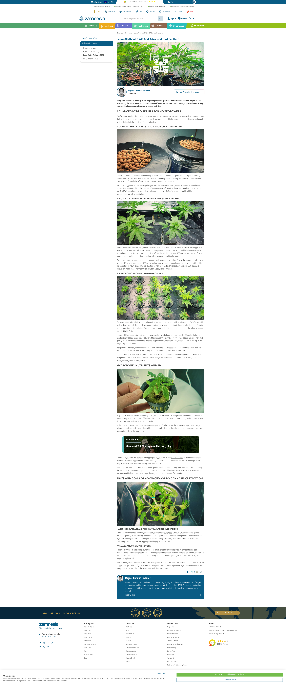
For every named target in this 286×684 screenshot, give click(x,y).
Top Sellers (129, 637)
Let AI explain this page (189, 92)
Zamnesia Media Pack (132, 647)
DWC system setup (90, 58)
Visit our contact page (49, 636)
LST (131, 541)
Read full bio (130, 595)
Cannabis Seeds (89, 627)
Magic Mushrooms (90, 644)
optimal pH (159, 418)
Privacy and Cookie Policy (175, 644)
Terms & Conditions (173, 641)
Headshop (87, 630)
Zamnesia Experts (131, 654)
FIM (127, 541)
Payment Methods (172, 634)
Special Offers (88, 654)
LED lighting (170, 328)
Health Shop (88, 637)
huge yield (168, 533)
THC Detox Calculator (215, 627)
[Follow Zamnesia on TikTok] (40, 646)
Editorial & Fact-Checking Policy (177, 665)
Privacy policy (161, 674)
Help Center (170, 627)
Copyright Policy (172, 661)
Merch (86, 651)
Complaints (170, 658)
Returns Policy (171, 647)
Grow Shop (87, 647)
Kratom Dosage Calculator (217, 634)
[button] (122, 92)
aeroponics (126, 322)
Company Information (174, 630)
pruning (128, 538)
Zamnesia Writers (131, 651)
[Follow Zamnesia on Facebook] (40, 642)
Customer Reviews (131, 644)
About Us (128, 641)
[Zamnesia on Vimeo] (48, 642)
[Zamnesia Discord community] (48, 646)
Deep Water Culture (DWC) (93, 55)
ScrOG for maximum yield (176, 191)
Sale (85, 658)
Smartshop (87, 641)
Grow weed (128, 33)
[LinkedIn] (201, 596)
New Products (130, 634)
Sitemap (128, 661)
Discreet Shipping (131, 658)
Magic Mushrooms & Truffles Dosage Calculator (223, 630)
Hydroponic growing (91, 48)
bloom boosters (177, 457)
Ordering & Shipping (173, 637)
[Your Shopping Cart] (191, 18)
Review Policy (171, 651)
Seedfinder (129, 627)
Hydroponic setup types (92, 51)
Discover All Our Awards (227, 613)
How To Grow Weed (89, 38)
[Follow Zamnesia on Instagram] (44, 642)
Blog (127, 630)
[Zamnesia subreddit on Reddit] (44, 646)
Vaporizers (87, 634)
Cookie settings (230, 679)
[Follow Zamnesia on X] (52, 642)
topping (145, 541)
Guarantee (170, 654)
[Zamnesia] (99, 18)
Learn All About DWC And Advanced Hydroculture (149, 33)
